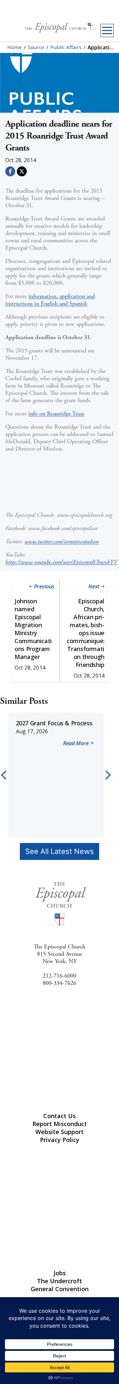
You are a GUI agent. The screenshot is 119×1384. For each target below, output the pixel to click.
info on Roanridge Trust (56, 413)
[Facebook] (10, 171)
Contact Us (59, 1116)
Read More (76, 744)
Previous (44, 586)
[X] (22, 171)
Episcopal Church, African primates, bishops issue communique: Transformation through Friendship (85, 633)
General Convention (60, 1289)
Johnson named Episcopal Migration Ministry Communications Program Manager (33, 629)
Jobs (60, 1273)
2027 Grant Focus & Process (54, 723)
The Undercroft (59, 1281)
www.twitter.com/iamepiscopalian (61, 541)
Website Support (59, 1132)
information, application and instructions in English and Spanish (50, 299)
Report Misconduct (59, 1124)
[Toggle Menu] (107, 30)
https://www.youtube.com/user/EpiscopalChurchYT (61, 562)
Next (93, 586)
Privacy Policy (59, 1140)
